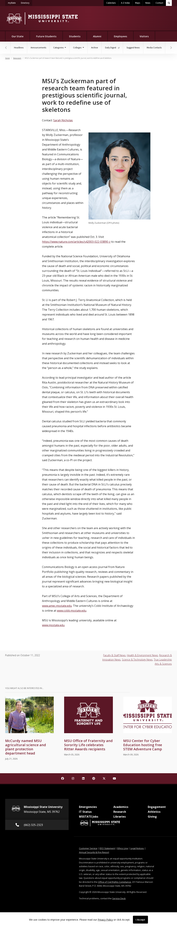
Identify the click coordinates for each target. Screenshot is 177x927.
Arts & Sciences (163, 663)
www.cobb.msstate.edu (71, 611)
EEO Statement (107, 848)
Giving (152, 816)
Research (119, 812)
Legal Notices (137, 848)
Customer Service (88, 848)
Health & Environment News (142, 655)
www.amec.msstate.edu (57, 606)
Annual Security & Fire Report (94, 852)
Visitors (144, 36)
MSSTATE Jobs (88, 816)
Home (7, 58)
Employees (120, 36)
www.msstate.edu (53, 625)
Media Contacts (154, 47)
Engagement (157, 807)
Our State (18, 36)
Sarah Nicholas (63, 120)
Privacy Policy (105, 919)
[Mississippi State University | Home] (42, 18)
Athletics (154, 812)
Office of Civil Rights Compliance (114, 881)
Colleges (77, 47)
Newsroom (17, 58)
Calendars (111, 3)
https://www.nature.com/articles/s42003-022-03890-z (76, 242)
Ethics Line (122, 848)
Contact (159, 3)
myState (13, 3)
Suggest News (133, 47)
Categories (58, 47)
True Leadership (163, 659)
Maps (137, 3)
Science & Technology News (137, 659)
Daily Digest (111, 47)
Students (74, 36)
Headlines (19, 47)
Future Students (46, 36)
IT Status (85, 812)
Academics (120, 807)
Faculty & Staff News (114, 655)
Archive (94, 47)
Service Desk (119, 898)
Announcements (38, 47)
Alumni (97, 36)
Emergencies (88, 807)
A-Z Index (125, 3)
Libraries (119, 816)
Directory (26, 3)
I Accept (140, 919)
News (147, 3)
